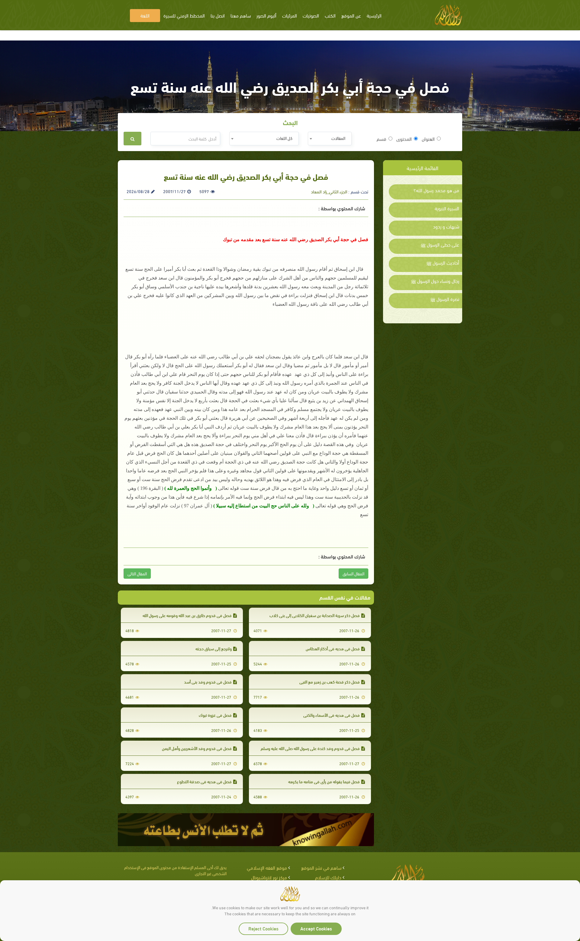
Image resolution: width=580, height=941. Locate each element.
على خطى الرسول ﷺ (439, 244)
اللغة (145, 15)
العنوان (428, 138)
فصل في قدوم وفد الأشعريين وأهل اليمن (197, 748)
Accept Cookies (316, 928)
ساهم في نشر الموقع (321, 867)
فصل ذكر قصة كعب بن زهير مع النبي (329, 681)
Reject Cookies (263, 928)
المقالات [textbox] (338, 138)
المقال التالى (137, 573)
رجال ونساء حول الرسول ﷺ (435, 280)
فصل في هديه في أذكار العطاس (333, 648)
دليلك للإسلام (328, 877)
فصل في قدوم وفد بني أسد (208, 681)
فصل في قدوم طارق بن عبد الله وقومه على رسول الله (187, 615)
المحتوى (404, 138)
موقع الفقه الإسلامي (267, 867)
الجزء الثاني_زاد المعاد (329, 191)
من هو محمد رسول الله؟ (436, 190)
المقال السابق (353, 573)
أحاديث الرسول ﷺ (442, 262)
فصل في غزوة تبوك (215, 715)
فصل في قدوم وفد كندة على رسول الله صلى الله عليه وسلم (310, 748)
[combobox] (330, 138)
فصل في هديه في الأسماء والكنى (331, 715)
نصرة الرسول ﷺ (444, 299)
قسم (381, 138)
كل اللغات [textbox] (284, 138)
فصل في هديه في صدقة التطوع (204, 781)
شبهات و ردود (446, 226)
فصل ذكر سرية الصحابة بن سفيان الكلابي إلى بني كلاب (314, 615)
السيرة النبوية (447, 208)
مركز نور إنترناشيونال (269, 877)
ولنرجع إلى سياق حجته (213, 648)
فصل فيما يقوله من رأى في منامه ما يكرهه (324, 781)
